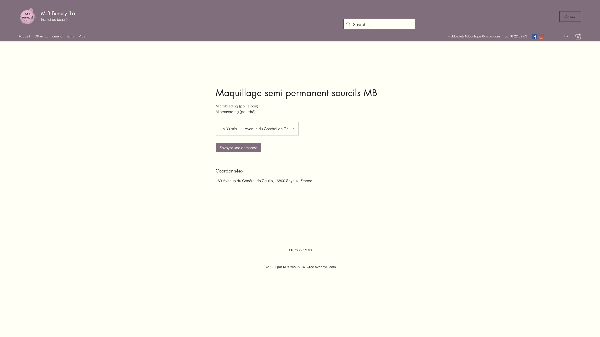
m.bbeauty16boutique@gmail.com (474, 36)
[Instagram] (541, 36)
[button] (578, 36)
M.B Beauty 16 (58, 13)
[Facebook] (534, 36)
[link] (238, 147)
